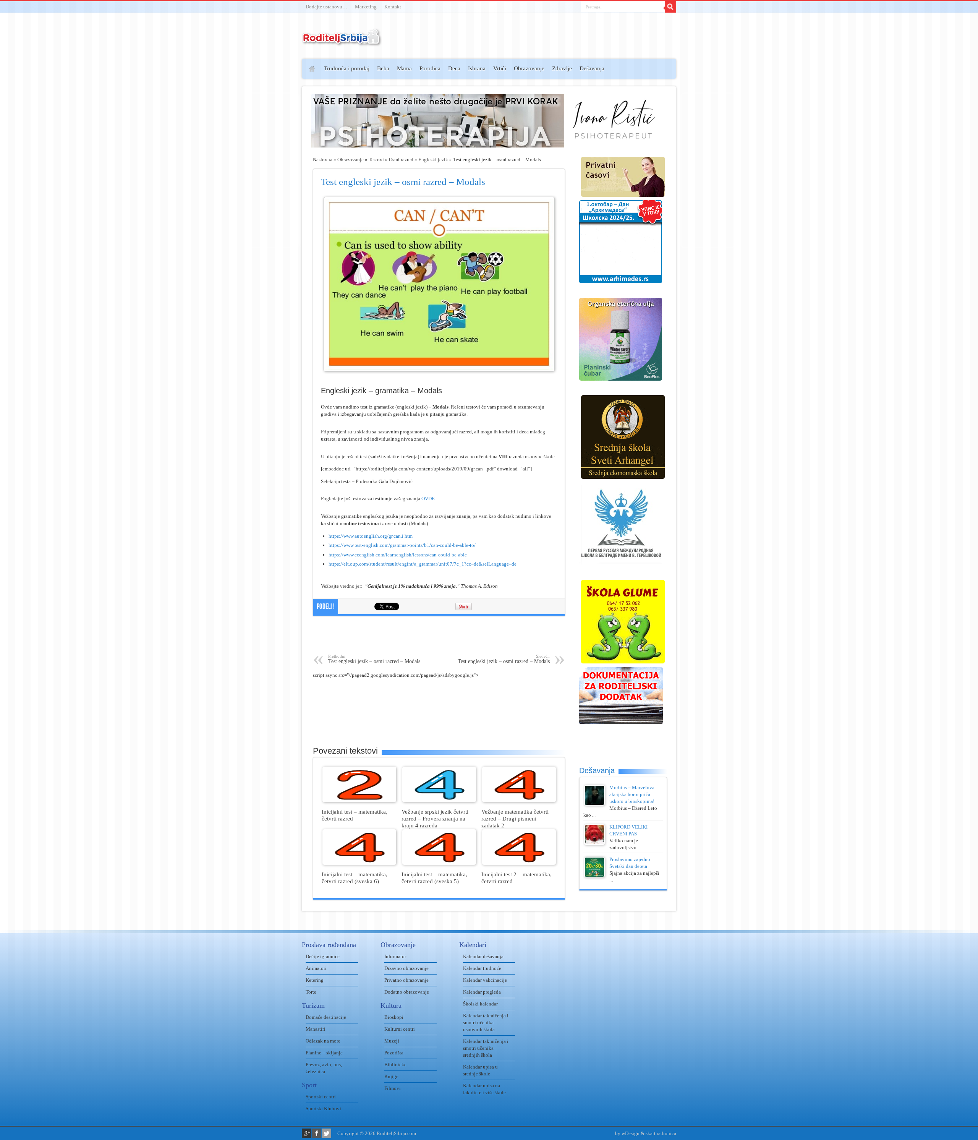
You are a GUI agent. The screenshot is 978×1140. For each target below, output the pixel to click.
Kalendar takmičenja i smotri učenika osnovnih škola (485, 1022)
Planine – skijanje (324, 1053)
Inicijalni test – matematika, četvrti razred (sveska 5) (434, 877)
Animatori (316, 968)
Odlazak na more (323, 1041)
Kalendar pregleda (482, 992)
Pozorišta (393, 1053)
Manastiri (315, 1029)
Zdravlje (562, 68)
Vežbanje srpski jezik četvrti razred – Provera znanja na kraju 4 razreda (435, 818)
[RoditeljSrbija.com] (342, 42)
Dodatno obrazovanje (406, 992)
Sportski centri (321, 1096)
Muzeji (391, 1041)
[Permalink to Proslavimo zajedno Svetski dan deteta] (594, 876)
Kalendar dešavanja (483, 956)
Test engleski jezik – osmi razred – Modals (374, 659)
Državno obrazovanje (406, 968)
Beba (383, 68)
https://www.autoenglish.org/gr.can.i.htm (371, 536)
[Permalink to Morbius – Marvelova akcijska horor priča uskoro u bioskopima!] (594, 804)
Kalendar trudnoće (482, 968)
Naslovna (322, 159)
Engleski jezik (433, 159)
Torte (311, 992)
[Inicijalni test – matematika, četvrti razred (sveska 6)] (359, 863)
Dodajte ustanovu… (326, 7)
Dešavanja (592, 68)
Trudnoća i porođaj (346, 68)
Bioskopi (393, 1017)
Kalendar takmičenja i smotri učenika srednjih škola (485, 1048)
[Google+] (306, 1133)
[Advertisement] (272, 170)
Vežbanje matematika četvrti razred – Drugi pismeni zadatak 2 (515, 818)
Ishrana (477, 68)
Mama (404, 68)
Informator (395, 956)
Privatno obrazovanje (406, 980)
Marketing (366, 7)
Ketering (315, 980)
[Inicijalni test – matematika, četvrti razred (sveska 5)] (439, 863)
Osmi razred (401, 159)
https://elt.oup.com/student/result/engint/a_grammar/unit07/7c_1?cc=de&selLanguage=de (423, 564)
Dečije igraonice (323, 956)
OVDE (428, 498)
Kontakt (392, 7)
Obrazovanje (529, 68)
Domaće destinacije (326, 1017)
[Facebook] (316, 1133)
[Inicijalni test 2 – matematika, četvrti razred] (519, 863)
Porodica (429, 68)
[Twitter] (326, 1133)
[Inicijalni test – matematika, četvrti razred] (359, 800)
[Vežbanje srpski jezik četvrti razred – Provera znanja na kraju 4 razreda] (439, 800)
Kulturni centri (399, 1029)
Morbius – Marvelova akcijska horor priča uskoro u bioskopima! (631, 794)
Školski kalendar (480, 1004)
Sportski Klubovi (323, 1108)
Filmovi (392, 1088)
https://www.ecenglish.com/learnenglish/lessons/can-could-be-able (398, 555)
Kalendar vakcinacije (485, 980)
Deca (454, 68)
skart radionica (661, 1133)
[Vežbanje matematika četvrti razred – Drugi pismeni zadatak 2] (519, 800)
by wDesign (627, 1133)
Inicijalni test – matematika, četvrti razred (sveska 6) (354, 877)
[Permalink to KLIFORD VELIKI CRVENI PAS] (594, 843)
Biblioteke (395, 1064)
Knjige (391, 1076)
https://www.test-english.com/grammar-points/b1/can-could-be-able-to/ (402, 545)
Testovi (376, 159)
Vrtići (499, 68)
